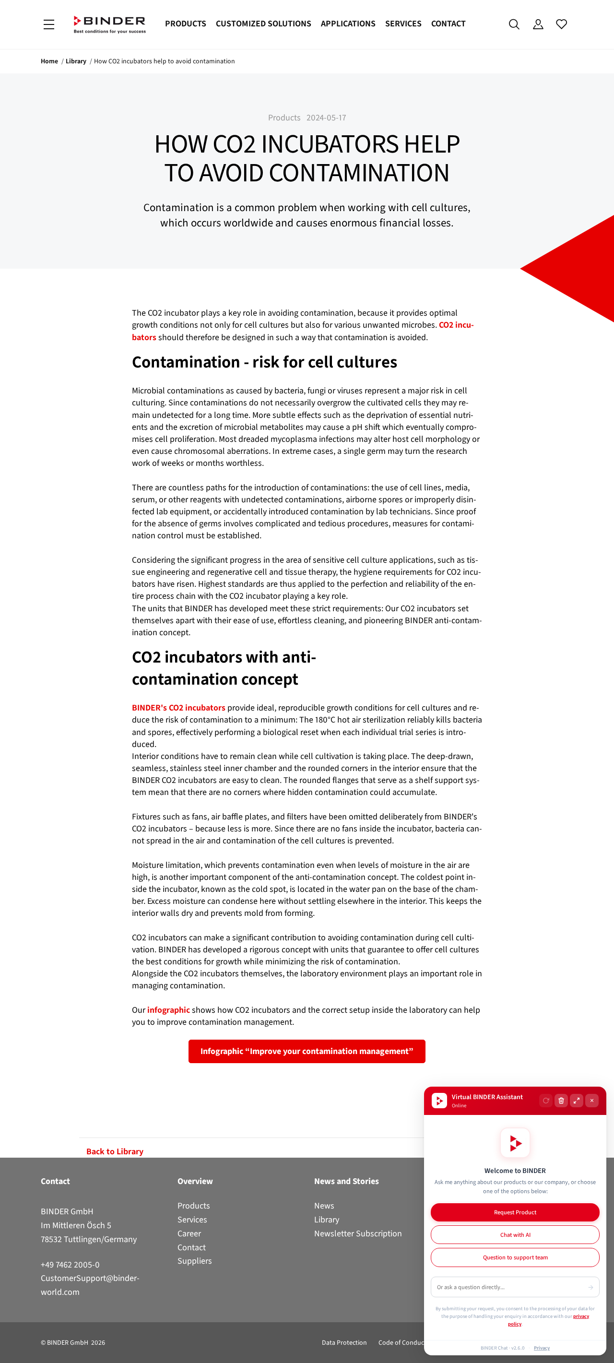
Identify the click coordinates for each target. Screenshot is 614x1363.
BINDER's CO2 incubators (179, 707)
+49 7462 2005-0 (70, 1264)
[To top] (10, 1350)
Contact (448, 23)
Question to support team (515, 1257)
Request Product (515, 1212)
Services (403, 23)
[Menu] (49, 24)
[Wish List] (561, 24)
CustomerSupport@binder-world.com (90, 1285)
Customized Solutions (263, 23)
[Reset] (546, 1100)
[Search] (514, 24)
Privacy (542, 1347)
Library (76, 61)
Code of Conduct (402, 1342)
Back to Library (114, 1151)
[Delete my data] (561, 1100)
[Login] (538, 24)
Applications (348, 23)
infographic (167, 1010)
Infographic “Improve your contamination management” (307, 1051)
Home (49, 61)
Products (185, 23)
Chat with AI (515, 1235)
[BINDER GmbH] (110, 24)
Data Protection (344, 1342)
